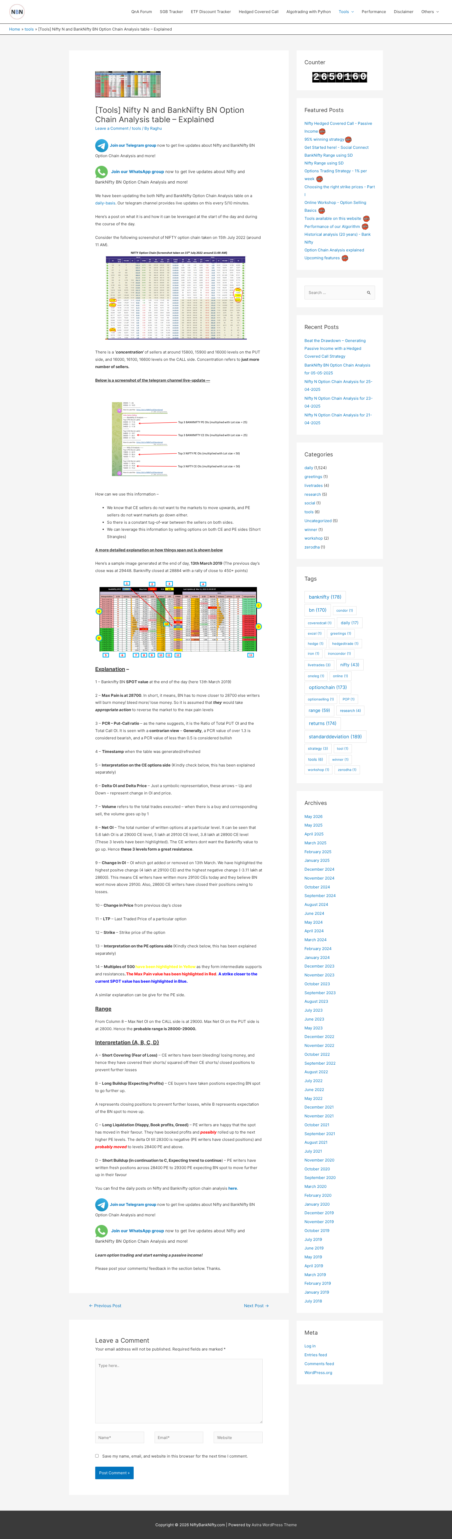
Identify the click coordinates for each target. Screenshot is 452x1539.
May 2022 (313, 1098)
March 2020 (315, 1186)
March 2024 (315, 939)
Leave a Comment (111, 128)
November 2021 (319, 1115)
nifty (349, 664)
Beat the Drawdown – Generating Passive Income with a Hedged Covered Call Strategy (335, 348)
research (312, 494)
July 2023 (313, 1010)
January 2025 (317, 860)
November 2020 (319, 1160)
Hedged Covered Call (259, 11)
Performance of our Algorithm (332, 226)
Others (427, 11)
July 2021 (313, 1151)
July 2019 (313, 1239)
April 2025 (314, 834)
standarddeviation (335, 736)
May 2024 (313, 922)
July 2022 (313, 1080)
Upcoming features (322, 257)
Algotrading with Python (308, 11)
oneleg (316, 676)
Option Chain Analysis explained (334, 249)
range (319, 710)
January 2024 (317, 957)
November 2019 (319, 1221)
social (309, 502)
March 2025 (315, 842)
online (340, 676)
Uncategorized (318, 520)
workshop (313, 538)
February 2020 (317, 1195)
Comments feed (319, 1363)
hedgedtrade (345, 643)
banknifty (325, 597)
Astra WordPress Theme (274, 1524)
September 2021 (319, 1133)
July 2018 (313, 1301)
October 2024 (317, 887)
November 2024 (319, 878)
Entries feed (315, 1354)
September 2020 (320, 1177)
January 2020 (317, 1204)
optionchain (328, 687)
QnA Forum (141, 11)
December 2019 (319, 1212)
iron (313, 653)
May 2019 (313, 1256)
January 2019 (316, 1292)
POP (349, 699)
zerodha (312, 547)
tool (342, 748)
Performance (374, 11)
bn (317, 610)
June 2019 (314, 1248)
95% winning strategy (324, 139)
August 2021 (315, 1142)
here (232, 1188)
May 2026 (313, 816)
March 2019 (315, 1274)
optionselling (321, 699)
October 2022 (317, 1054)
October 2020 (317, 1168)
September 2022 (320, 1063)
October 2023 (317, 983)
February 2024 (318, 948)
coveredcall (320, 623)
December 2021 (319, 1107)
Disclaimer (404, 11)
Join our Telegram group (132, 145)
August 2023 (316, 1001)
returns (322, 723)
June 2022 (314, 1089)
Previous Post (105, 1305)
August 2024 (316, 904)
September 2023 (320, 992)
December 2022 (319, 1036)
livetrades (313, 485)
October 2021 (316, 1124)
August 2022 (316, 1071)
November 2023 (319, 974)
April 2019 (313, 1265)
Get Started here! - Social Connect (336, 147)
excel (315, 633)
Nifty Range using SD (324, 163)
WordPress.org (318, 1372)
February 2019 (317, 1283)
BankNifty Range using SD (328, 155)
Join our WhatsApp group (137, 171)
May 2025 (313, 825)
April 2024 (314, 930)
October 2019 (316, 1230)
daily (308, 467)
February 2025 (317, 851)
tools (136, 128)
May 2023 (313, 1027)
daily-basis (105, 203)
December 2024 (319, 869)
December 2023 (319, 966)
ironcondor (339, 653)
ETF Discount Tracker (211, 11)
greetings (313, 476)
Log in (310, 1345)
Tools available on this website (332, 218)
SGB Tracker (171, 11)
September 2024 (320, 895)
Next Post (256, 1305)
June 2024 (314, 913)
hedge (316, 643)
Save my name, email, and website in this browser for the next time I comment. (175, 1456)
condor (344, 610)
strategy (318, 748)
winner (310, 529)
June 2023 (314, 1019)
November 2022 (319, 1045)
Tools (344, 11)
